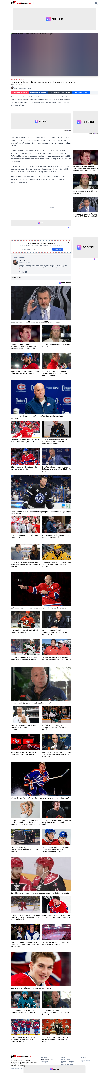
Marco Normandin (18, 87)
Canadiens (44, 1057)
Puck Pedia (18, 277)
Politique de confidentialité (68, 1063)
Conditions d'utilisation (67, 1061)
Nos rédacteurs (65, 1059)
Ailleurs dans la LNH (47, 1059)
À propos (63, 1057)
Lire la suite (22, 269)
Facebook (83, 1057)
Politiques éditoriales (67, 1064)
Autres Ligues (45, 1061)
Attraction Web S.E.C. (20, 1068)
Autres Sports (45, 1063)
